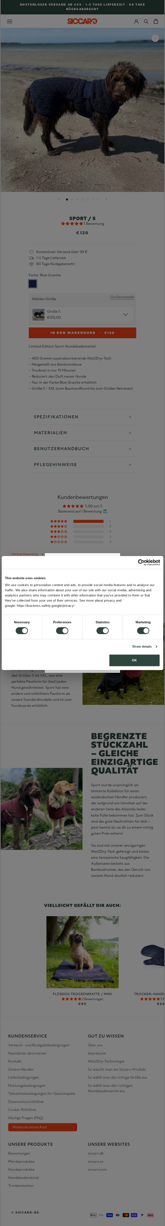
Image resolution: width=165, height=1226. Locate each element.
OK (134, 660)
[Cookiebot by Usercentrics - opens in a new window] (141, 562)
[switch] (62, 630)
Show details (142, 646)
